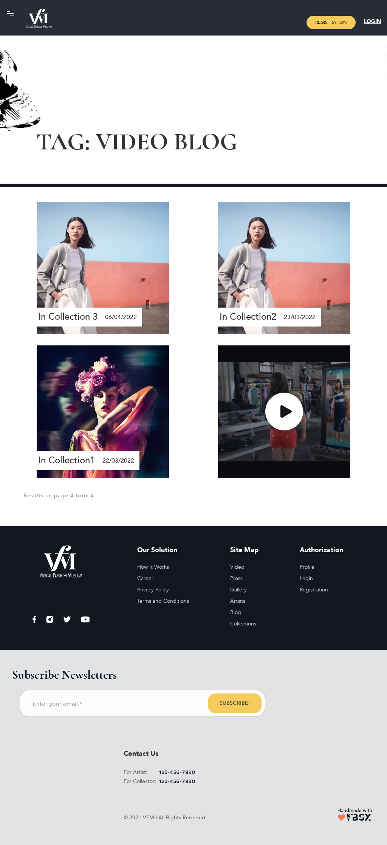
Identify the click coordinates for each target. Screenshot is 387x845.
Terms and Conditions (163, 601)
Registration (331, 22)
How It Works (153, 567)
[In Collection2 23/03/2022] (284, 267)
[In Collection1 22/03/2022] (103, 411)
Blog (235, 612)
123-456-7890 (177, 772)
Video (237, 567)
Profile (307, 567)
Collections (243, 623)
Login (372, 21)
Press (236, 578)
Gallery (238, 589)
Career (145, 578)
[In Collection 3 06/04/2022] (103, 267)
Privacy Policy (153, 589)
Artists (237, 601)
